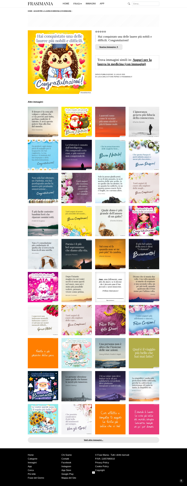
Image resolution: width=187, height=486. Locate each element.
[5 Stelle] (105, 31)
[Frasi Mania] (40, 3)
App (30, 466)
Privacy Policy (102, 462)
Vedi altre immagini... (93, 440)
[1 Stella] (96, 31)
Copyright (100, 470)
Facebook (66, 462)
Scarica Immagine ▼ (108, 47)
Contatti (65, 459)
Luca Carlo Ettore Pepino (108, 77)
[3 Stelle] (101, 31)
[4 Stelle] (103, 31)
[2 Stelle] (98, 31)
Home (31, 455)
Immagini (32, 462)
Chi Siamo (66, 455)
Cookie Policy (102, 466)
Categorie (32, 459)
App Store (66, 470)
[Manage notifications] (181, 480)
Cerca (31, 470)
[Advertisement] (93, 21)
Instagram (66, 466)
